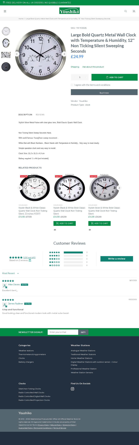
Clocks (22, 358)
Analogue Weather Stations (83, 350)
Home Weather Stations (81, 358)
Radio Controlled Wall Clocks (31, 392)
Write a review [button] (116, 258)
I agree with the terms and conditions (92, 85)
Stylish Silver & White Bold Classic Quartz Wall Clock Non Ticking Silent (104, 211)
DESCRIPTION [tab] (25, 114)
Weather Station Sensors (82, 372)
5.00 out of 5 (29, 257)
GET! (83, 332)
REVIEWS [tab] (40, 114)
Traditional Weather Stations (83, 354)
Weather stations (26, 350)
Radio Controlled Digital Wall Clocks (34, 396)
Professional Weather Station (84, 369)
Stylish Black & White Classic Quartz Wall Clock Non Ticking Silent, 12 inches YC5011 (33, 211)
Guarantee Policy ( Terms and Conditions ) (36, 428)
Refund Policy (56, 425)
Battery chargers (26, 362)
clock (87, 105)
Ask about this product (93, 67)
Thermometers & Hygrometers (32, 354)
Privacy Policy (43, 425)
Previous (16, 54)
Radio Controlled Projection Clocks (34, 400)
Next (64, 54)
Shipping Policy (69, 425)
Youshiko (83, 101)
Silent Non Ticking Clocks (30, 389)
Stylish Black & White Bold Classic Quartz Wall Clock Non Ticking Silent (69, 211)
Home (21, 19)
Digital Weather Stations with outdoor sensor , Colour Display (94, 363)
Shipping (75, 67)
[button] (54, 252)
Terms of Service (59, 428)
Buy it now (104, 93)
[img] (8, 281)
